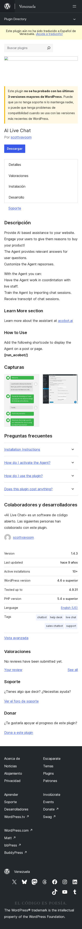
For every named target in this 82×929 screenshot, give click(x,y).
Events (48, 802)
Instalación (17, 186)
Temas (48, 766)
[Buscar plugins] (49, 48)
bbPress (12, 845)
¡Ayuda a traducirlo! (49, 34)
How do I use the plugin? (23, 476)
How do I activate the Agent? (27, 463)
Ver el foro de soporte (21, 701)
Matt (10, 838)
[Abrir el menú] (75, 6)
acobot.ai (65, 321)
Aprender (11, 794)
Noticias (10, 766)
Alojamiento (13, 773)
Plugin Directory (15, 19)
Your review (13, 670)
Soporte (14, 208)
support (71, 625)
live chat (71, 617)
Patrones (50, 781)
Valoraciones (18, 176)
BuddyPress (15, 852)
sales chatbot (54, 625)
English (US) (69, 607)
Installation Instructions (22, 450)
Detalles (15, 165)
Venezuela (22, 872)
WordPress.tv (16, 817)
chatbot (42, 617)
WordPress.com (18, 830)
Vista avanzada (16, 638)
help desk (56, 617)
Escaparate (52, 758)
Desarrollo (16, 197)
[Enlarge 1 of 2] (34, 380)
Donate (51, 809)
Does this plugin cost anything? (28, 489)
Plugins (48, 773)
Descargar (14, 148)
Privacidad (12, 781)
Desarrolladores (16, 809)
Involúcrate (51, 794)
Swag (49, 817)
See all (73, 670)
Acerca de (12, 758)
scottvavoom (21, 137)
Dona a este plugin (18, 732)
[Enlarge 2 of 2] (72, 380)
